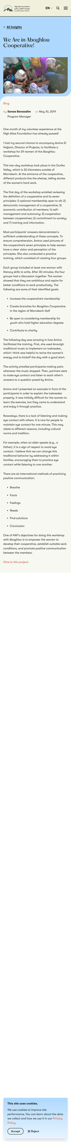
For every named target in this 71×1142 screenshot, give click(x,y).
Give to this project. (16, 562)
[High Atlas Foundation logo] (16, 8)
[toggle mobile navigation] (66, 8)
